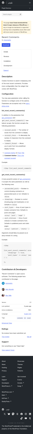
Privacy (4, 371)
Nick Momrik (9, 289)
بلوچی (7, 409)
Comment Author (9, 153)
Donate (20, 383)
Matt (4, 395)
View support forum (8, 350)
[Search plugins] (20, 14)
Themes (20, 364)
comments (20, 318)
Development (8, 66)
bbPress (5, 398)
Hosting (4, 367)
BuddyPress (6, 401)
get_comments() (7, 118)
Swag (20, 386)
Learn (3, 376)
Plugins (19, 367)
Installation (7, 61)
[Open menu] (30, 2)
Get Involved (21, 376)
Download (6, 45)
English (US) (27, 314)
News (3, 364)
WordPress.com (8, 392)
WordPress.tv (7, 386)
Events (19, 380)
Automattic (7, 40)
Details (6, 52)
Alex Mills (8, 295)
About (4, 361)
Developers (5, 383)
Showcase (20, 361)
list (25, 318)
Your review (5, 337)
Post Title (21, 153)
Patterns (20, 371)
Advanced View (7, 323)
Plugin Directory (6, 8)
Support (6, 70)
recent (29, 318)
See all (29, 337)
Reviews (6, 56)
